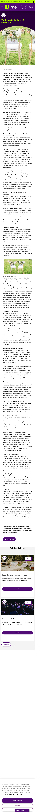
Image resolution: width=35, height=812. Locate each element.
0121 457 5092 (26, 7)
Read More (18, 589)
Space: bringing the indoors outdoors (15, 575)
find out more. (13, 2)
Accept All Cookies (17, 800)
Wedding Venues (9, 539)
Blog (28, 558)
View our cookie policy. (16, 794)
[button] (31, 7)
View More (6, 644)
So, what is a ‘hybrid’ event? (12, 619)
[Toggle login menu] (22, 7)
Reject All (17, 805)
